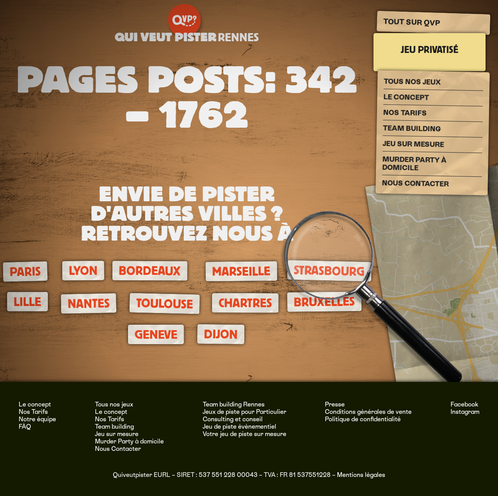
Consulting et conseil (233, 419)
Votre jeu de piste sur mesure (244, 434)
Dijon (220, 334)
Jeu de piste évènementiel (239, 426)
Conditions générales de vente (368, 411)
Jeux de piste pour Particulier (244, 411)
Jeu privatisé (429, 49)
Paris (25, 271)
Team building (412, 128)
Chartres (245, 303)
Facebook (465, 404)
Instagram (465, 411)
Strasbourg (329, 271)
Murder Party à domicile (414, 163)
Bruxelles (324, 302)
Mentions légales (361, 474)
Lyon (83, 271)
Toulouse (164, 303)
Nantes (88, 303)
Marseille (241, 271)
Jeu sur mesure (413, 144)
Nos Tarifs (405, 112)
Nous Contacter (415, 183)
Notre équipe (37, 419)
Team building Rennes (234, 404)
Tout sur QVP (411, 22)
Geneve (156, 334)
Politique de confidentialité (363, 419)
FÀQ (25, 426)
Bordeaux (150, 271)
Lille (27, 302)
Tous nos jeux (412, 81)
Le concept (406, 97)
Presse (335, 404)
